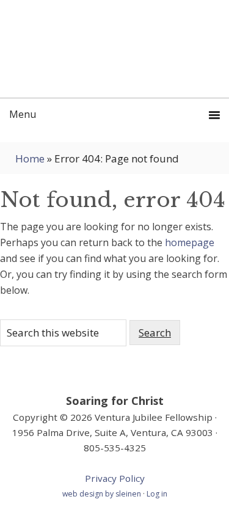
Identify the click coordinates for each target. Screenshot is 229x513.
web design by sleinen (102, 494)
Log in (157, 494)
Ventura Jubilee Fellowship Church (114, 49)
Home (30, 158)
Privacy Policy (115, 478)
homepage (189, 242)
